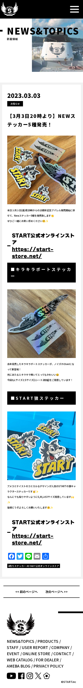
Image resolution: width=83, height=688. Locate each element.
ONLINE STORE (36, 653)
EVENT (13, 653)
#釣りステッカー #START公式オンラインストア (33, 566)
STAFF (13, 647)
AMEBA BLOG (18, 666)
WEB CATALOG (20, 659)
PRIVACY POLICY (48, 666)
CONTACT (62, 653)
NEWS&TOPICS (20, 641)
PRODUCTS (47, 641)
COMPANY (60, 647)
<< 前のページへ (26, 592)
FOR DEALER (47, 659)
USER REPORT (35, 647)
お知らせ (15, 103)
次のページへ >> (56, 592)
